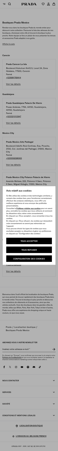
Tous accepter (29, 241)
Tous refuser (29, 250)
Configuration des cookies (29, 258)
